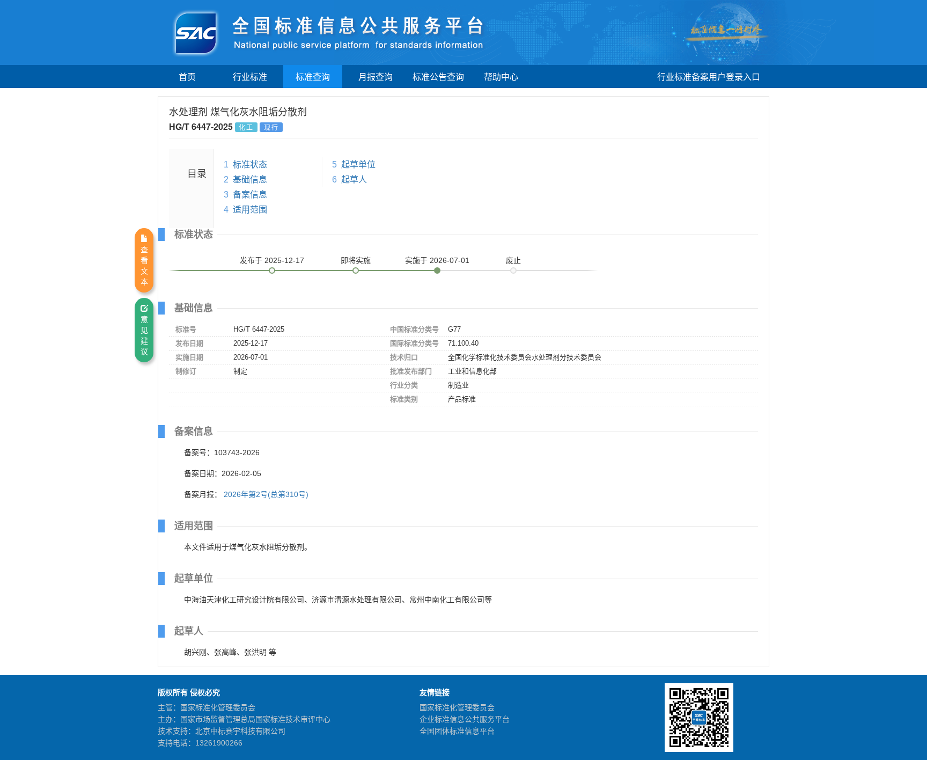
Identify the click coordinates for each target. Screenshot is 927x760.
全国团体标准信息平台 (457, 731)
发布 (272, 260)
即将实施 (356, 260)
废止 (513, 260)
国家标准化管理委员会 (457, 707)
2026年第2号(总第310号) (266, 494)
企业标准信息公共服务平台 (465, 719)
